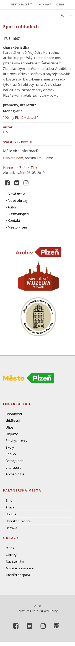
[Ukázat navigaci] (71, 15)
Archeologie (15, 474)
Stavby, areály (16, 440)
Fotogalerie (14, 460)
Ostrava (11, 528)
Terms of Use (26, 611)
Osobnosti (14, 414)
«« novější (24, 142)
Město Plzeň (17, 227)
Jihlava (9, 507)
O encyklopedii (18, 214)
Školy (10, 447)
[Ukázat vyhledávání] (62, 15)
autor (7, 127)
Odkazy (11, 555)
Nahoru (9, 167)
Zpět (23, 167)
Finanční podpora (18, 575)
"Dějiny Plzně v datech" (20, 117)
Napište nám (13, 158)
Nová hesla (16, 194)
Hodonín (11, 514)
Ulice (9, 427)
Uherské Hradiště (18, 521)
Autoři (12, 207)
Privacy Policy (48, 611)
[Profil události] (57, 626)
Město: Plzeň (20, 4)
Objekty (12, 434)
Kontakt (45, 4)
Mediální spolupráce (20, 568)
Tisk (34, 167)
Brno (8, 500)
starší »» (9, 142)
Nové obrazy (17, 200)
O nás (60, 4)
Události (13, 420)
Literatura (13, 467)
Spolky (11, 454)
